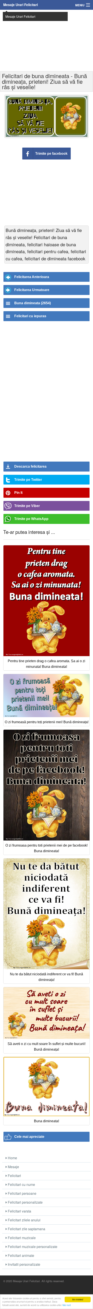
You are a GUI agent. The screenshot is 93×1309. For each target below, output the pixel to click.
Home (12, 1157)
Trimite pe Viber (27, 506)
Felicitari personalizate (25, 1202)
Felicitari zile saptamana (26, 1228)
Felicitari (14, 1175)
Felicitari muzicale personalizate (32, 1246)
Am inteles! (77, 1299)
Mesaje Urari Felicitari (20, 4)
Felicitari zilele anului (23, 1219)
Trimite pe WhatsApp (31, 519)
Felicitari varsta (19, 1211)
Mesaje (13, 1166)
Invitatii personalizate (23, 1264)
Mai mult (67, 1305)
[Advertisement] (46, 40)
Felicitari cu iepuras (30, 316)
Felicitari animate (20, 1255)
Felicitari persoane (21, 1193)
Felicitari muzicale (21, 1237)
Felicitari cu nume (21, 1184)
